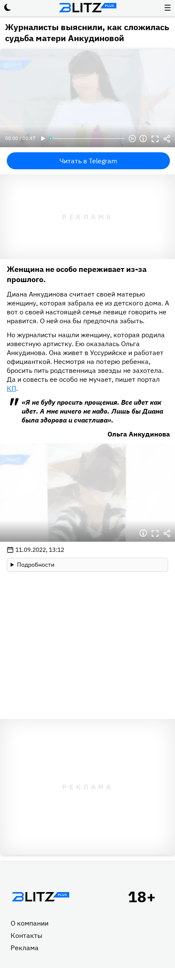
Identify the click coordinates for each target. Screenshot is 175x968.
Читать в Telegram (88, 161)
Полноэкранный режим (155, 139)
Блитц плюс (87, 7)
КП (11, 388)
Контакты (26, 935)
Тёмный (7, 7)
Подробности (35, 564)
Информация (143, 139)
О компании (29, 923)
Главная (40, 896)
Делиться (167, 139)
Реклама (25, 947)
